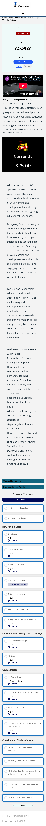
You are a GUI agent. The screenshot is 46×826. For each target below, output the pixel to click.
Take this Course (23, 62)
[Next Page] (32, 805)
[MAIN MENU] (23, 13)
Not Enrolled (23, 33)
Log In (19, 67)
